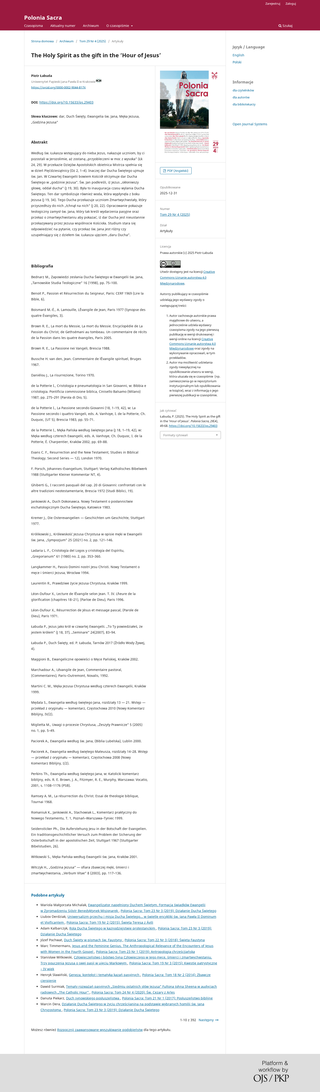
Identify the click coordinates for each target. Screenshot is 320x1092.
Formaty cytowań (175, 435)
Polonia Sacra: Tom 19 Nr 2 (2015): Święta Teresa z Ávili (110, 922)
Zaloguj (291, 3)
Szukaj (287, 25)
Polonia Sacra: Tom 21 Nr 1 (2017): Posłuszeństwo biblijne (167, 998)
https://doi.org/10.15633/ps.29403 (66, 102)
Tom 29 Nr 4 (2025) (92, 41)
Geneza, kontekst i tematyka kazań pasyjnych (104, 975)
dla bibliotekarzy (244, 104)
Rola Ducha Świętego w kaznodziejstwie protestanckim (112, 928)
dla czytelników (243, 90)
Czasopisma (33, 25)
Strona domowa (42, 41)
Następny (206, 1020)
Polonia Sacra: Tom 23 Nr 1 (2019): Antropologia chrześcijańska (145, 951)
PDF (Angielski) (177, 171)
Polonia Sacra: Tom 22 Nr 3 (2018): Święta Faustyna (165, 940)
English (238, 55)
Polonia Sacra (43, 17)
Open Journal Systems (250, 124)
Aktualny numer (62, 25)
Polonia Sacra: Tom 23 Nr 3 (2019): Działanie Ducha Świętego (168, 910)
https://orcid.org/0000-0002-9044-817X (58, 87)
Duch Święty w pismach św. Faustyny (93, 940)
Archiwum (91, 25)
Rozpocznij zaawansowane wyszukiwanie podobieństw (100, 1029)
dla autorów (241, 97)
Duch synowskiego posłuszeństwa (93, 998)
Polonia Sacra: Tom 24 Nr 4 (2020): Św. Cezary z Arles (133, 992)
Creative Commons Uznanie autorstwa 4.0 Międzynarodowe (187, 277)
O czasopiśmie (118, 25)
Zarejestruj (272, 3)
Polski (237, 62)
